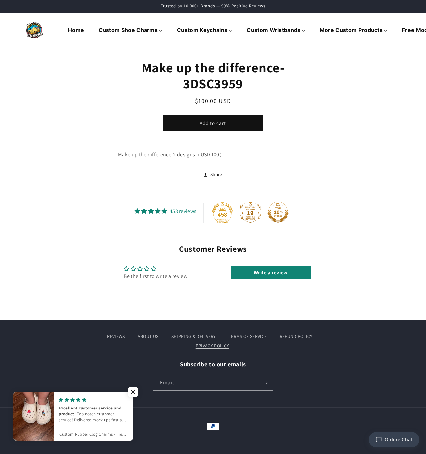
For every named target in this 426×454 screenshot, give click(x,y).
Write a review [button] (270, 272)
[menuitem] (77, 30)
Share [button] (216, 174)
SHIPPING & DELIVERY (193, 336)
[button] (133, 392)
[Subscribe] (265, 383)
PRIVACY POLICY (212, 346)
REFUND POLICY (296, 336)
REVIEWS (116, 336)
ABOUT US (148, 336)
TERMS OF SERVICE (248, 336)
